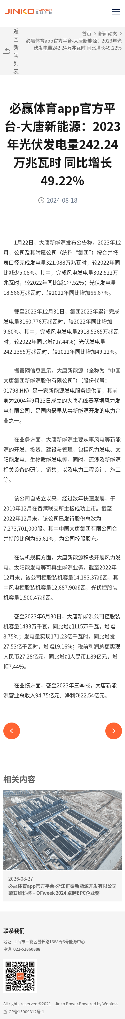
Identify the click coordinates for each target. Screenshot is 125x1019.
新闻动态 (107, 33)
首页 (86, 33)
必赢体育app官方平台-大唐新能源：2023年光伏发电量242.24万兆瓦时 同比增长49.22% (74, 44)
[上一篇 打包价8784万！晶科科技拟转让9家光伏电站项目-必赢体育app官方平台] (14, 731)
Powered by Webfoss (98, 1003)
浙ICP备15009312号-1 (23, 1011)
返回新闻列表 (16, 51)
